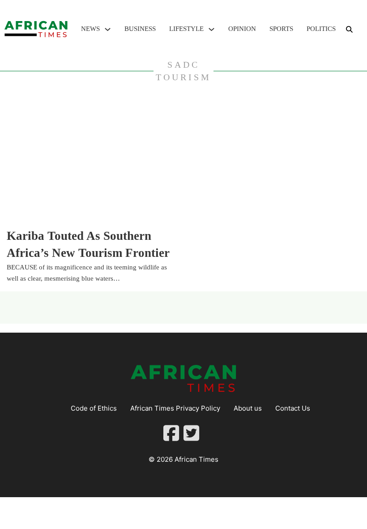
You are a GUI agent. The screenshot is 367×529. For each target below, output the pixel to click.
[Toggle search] (349, 29)
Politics (321, 28)
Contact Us (292, 408)
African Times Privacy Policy (175, 408)
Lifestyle (186, 28)
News (90, 28)
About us (248, 408)
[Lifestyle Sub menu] (211, 29)
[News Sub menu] (107, 29)
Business (140, 28)
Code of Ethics (94, 408)
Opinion (242, 28)
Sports (281, 28)
